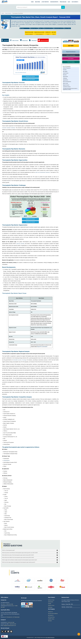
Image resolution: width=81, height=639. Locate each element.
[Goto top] (79, 634)
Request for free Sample (40, 17)
